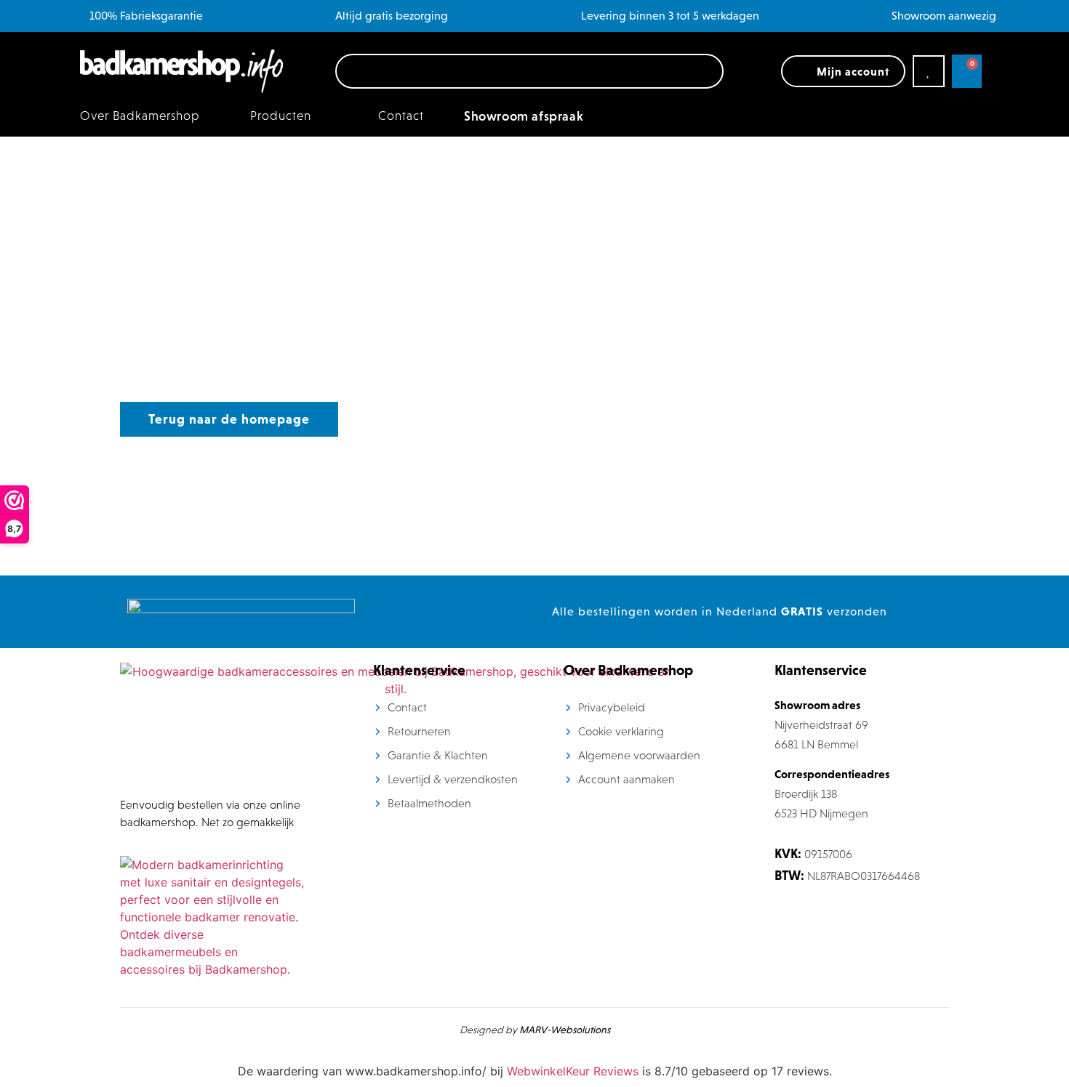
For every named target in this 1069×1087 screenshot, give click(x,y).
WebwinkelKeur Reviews (572, 1071)
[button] (289, 116)
